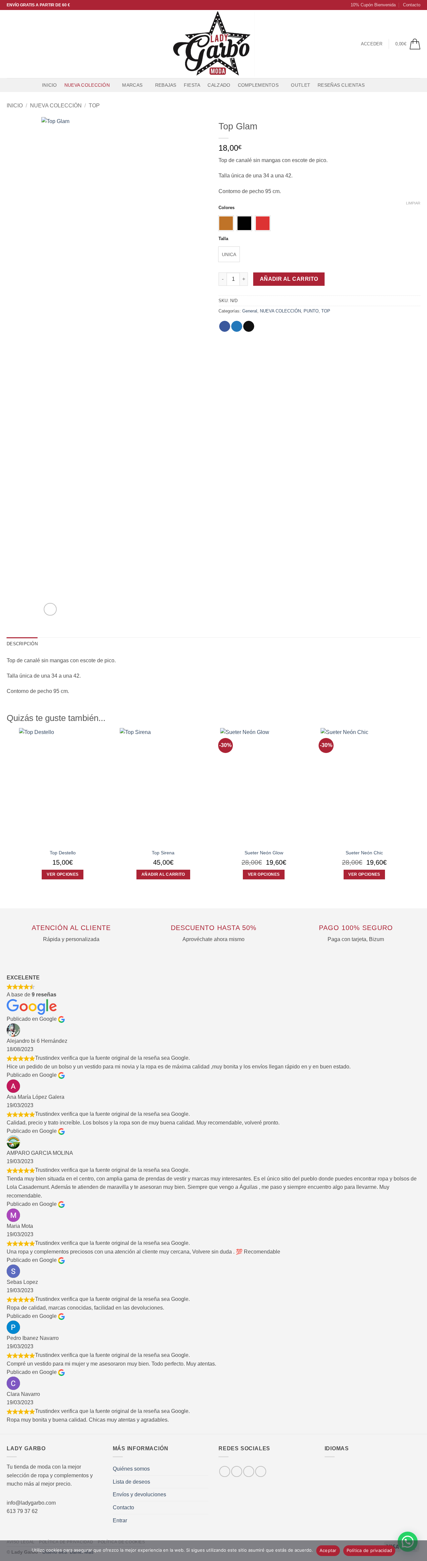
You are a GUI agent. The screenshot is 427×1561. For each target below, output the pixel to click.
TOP (94, 105)
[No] (418, 1552)
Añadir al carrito (289, 279)
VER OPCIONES (62, 874)
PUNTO (311, 310)
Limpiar (413, 203)
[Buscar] (375, 85)
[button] (370, 5)
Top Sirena (163, 852)
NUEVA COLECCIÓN (87, 85)
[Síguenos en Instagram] (19, 44)
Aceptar (328, 1550)
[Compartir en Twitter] (236, 326)
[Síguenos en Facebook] (11, 44)
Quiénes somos (131, 1469)
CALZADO (218, 85)
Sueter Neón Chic (364, 852)
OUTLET (300, 85)
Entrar (120, 1520)
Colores (227, 207)
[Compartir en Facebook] (224, 326)
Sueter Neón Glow (264, 852)
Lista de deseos (131, 1482)
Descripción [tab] (22, 643)
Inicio (49, 85)
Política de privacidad (369, 1550)
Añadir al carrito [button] (163, 874)
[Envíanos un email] (37, 44)
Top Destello (63, 852)
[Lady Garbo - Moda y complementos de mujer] (213, 44)
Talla (223, 238)
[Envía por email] (248, 326)
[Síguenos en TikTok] (28, 44)
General (249, 310)
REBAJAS (165, 85)
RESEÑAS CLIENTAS (341, 85)
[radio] (226, 223)
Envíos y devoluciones (139, 1494)
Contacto (411, 4)
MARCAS (132, 85)
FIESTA (192, 85)
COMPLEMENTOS (258, 85)
